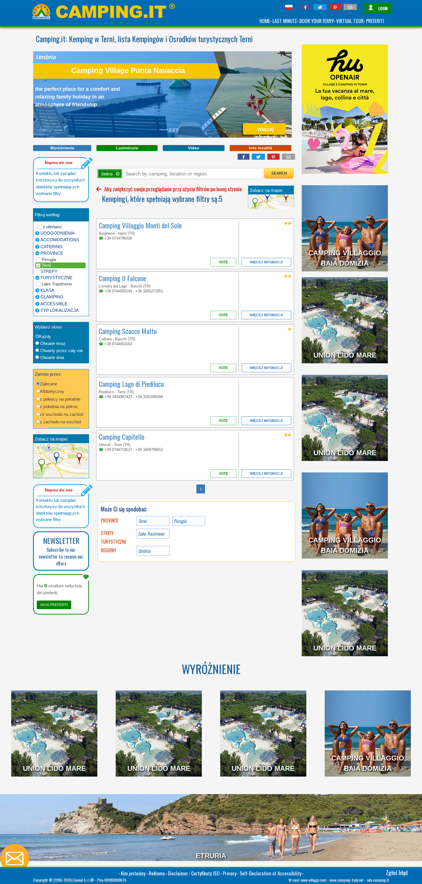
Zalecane (48, 383)
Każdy (45, 336)
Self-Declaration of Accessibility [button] (270, 873)
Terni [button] (142, 521)
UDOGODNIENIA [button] (57, 233)
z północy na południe (60, 399)
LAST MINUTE (284, 20)
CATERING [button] (51, 246)
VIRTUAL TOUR (350, 20)
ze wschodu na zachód (61, 414)
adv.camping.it (378, 880)
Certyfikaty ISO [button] (205, 873)
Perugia (49, 259)
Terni (46, 265)
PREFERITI (375, 20)
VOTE (223, 262)
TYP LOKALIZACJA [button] (59, 310)
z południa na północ (59, 406)
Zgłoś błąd (397, 872)
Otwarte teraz (53, 343)
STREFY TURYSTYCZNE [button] (56, 274)
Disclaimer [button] (178, 873)
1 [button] (200, 489)
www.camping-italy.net (347, 880)
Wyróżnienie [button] (62, 148)
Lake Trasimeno (57, 283)
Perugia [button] (180, 521)
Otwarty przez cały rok (61, 350)
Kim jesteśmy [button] (133, 873)
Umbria (144, 550)
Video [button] (193, 148)
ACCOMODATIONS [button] (59, 239)
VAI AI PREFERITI (54, 605)
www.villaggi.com (313, 880)
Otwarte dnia (52, 357)
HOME (265, 20)
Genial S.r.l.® (83, 880)
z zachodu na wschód (60, 421)
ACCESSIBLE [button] (53, 303)
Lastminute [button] (127, 148)
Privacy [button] (230, 873)
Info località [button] (260, 148)
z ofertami (52, 226)
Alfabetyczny (52, 391)
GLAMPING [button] (51, 296)
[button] (305, 7)
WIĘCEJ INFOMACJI (266, 262)
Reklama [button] (157, 873)
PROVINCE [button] (51, 253)
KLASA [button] (47, 290)
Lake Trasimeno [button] (151, 533)
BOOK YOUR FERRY (316, 20)
